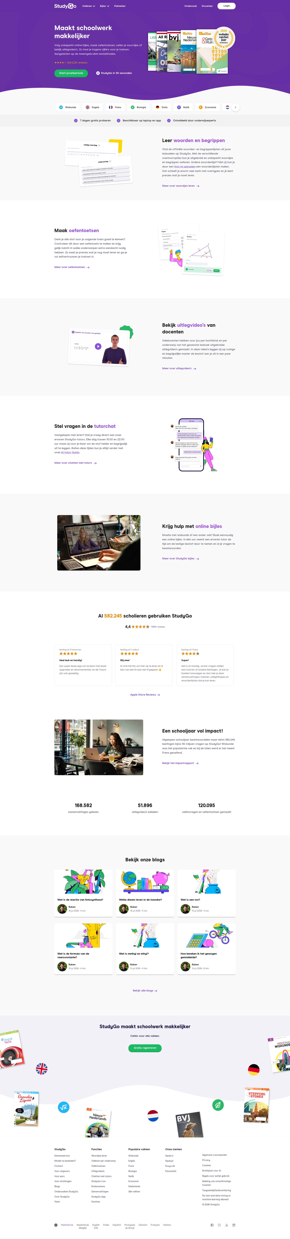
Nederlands (134, 1186)
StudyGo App (98, 1197)
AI (225, 162)
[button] (71, 1174)
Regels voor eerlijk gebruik (215, 1176)
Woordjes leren (99, 1156)
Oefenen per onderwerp (103, 1161)
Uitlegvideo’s (97, 1171)
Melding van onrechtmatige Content (216, 1183)
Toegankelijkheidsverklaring (216, 1190)
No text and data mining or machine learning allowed (216, 1198)
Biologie (132, 1171)
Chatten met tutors (101, 1176)
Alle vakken (134, 1191)
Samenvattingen (99, 1191)
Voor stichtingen (62, 1181)
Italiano (167, 1225)
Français (155, 1225)
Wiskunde (133, 1156)
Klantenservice (62, 1156)
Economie (133, 1181)
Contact (58, 1166)
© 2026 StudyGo (211, 1204)
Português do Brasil (129, 1226)
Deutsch (143, 1225)
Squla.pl (169, 1161)
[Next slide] (235, 107)
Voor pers (59, 1176)
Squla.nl (169, 1156)
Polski (106, 1225)
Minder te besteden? (65, 1161)
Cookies (206, 1165)
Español (117, 1225)
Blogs (57, 1186)
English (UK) (96, 1226)
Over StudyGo (61, 1197)
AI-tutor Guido (70, 452)
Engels (131, 1161)
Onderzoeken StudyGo (66, 1191)
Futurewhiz (170, 1171)
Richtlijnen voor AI (211, 1171)
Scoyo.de (170, 1166)
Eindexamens (98, 1186)
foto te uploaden (184, 166)
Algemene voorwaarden (214, 1155)
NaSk (131, 1176)
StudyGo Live (98, 1181)
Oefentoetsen (98, 1166)
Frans (131, 1166)
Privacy (206, 1160)
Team (57, 1202)
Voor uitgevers (62, 1171)
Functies (95, 1202)
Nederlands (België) (83, 1226)
